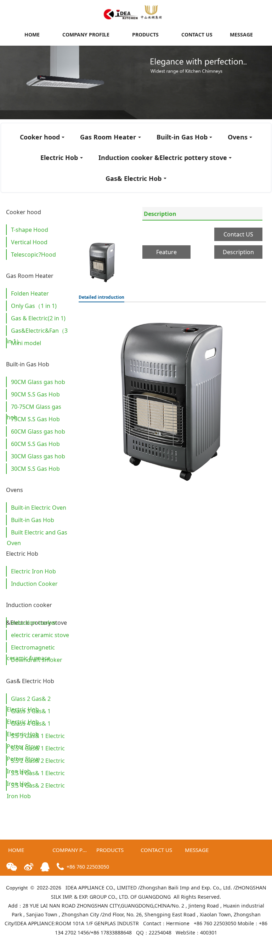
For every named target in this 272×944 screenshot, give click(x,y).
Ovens (238, 137)
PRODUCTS (145, 34)
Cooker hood (40, 137)
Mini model (26, 343)
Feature (166, 252)
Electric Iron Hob (33, 571)
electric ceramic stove (40, 635)
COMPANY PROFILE (85, 34)
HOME (32, 34)
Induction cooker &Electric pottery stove (162, 157)
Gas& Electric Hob (134, 178)
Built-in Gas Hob (182, 137)
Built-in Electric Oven (38, 507)
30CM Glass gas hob (38, 456)
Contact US (238, 234)
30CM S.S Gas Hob (35, 469)
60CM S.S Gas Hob (35, 444)
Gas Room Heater (108, 137)
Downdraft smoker (36, 660)
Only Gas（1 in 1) (34, 306)
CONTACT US (196, 34)
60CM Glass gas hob (38, 431)
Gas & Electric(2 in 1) (38, 318)
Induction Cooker (34, 584)
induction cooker (34, 623)
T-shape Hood (29, 230)
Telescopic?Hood (33, 254)
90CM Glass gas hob (38, 382)
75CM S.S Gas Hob (35, 419)
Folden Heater (30, 293)
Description (160, 214)
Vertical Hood (29, 242)
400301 (208, 932)
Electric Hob (59, 157)
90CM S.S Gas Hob (35, 394)
